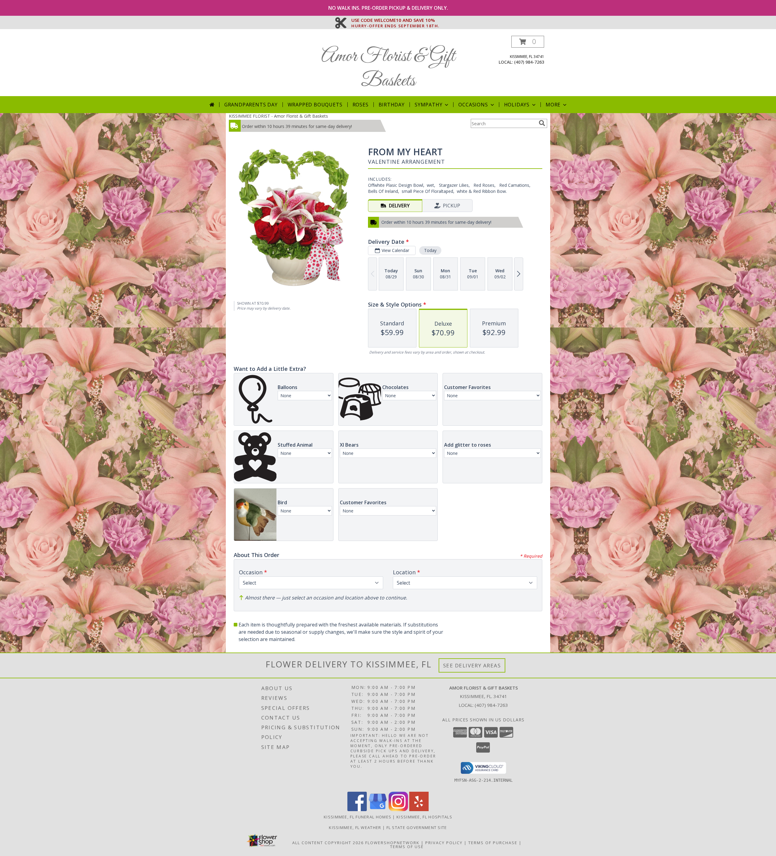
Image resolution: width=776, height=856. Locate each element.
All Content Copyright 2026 (328, 842)
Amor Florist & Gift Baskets (388, 68)
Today (430, 250)
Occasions (473, 104)
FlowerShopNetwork (392, 842)
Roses (361, 104)
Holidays (517, 104)
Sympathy (428, 104)
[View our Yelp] (419, 809)
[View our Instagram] (398, 809)
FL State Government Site (416, 827)
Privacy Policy (444, 842)
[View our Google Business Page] (377, 809)
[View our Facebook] (357, 809)
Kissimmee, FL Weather (355, 827)
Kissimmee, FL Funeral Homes (357, 817)
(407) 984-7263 (529, 62)
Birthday (392, 104)
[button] (527, 42)
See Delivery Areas (472, 665)
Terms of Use (407, 846)
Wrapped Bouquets (315, 104)
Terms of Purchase (492, 842)
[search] (542, 123)
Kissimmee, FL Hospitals (424, 817)
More (553, 104)
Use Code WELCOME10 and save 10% (395, 20)
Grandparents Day (251, 104)
